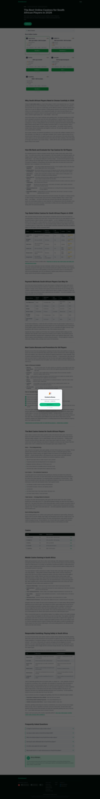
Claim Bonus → (50, 404)
